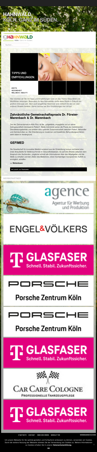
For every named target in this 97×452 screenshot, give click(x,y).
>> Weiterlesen (16, 163)
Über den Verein (43, 435)
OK (48, 448)
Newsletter (55, 435)
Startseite (22, 435)
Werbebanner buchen (88, 435)
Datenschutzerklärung (62, 445)
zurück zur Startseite (21, 169)
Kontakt (32, 435)
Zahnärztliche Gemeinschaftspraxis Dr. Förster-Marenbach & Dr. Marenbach (44, 116)
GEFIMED (17, 142)
